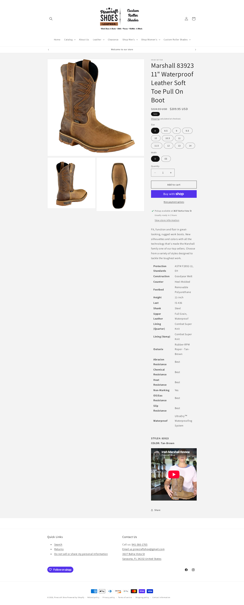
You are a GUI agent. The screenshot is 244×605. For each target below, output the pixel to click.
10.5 (167, 138)
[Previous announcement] (48, 50)
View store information (167, 220)
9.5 (187, 130)
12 (168, 145)
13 (179, 145)
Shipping (155, 118)
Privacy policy (109, 597)
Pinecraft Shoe (60, 597)
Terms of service (125, 597)
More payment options (174, 202)
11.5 (157, 145)
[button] (51, 18)
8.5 (166, 130)
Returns (59, 549)
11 (179, 138)
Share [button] (157, 510)
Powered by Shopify (75, 597)
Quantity (155, 166)
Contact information (161, 597)
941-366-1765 (139, 544)
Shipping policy (142, 597)
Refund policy (93, 597)
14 (190, 145)
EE (166, 158)
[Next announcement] (195, 50)
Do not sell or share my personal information (81, 554)
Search (58, 544)
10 (156, 138)
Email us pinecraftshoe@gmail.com (143, 549)
